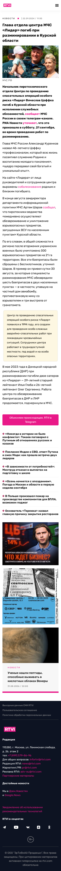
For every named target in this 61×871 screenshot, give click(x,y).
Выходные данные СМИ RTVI (18, 705)
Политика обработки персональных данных (26, 715)
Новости (8, 18)
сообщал (49, 207)
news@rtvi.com (31, 763)
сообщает (32, 114)
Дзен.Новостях (18, 791)
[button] (57, 5)
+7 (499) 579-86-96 (19, 755)
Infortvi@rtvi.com (40, 759)
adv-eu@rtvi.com (30, 771)
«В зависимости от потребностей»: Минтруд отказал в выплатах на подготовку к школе (28, 470)
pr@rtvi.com (29, 767)
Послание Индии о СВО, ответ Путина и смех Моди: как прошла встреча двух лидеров (30, 455)
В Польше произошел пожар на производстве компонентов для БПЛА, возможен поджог (29, 499)
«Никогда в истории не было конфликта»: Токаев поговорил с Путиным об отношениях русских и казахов (27, 438)
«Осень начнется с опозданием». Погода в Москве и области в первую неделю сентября (28, 484)
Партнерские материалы (18, 775)
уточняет (30, 123)
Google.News (12, 795)
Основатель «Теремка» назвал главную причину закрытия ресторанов (30, 512)
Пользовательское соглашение (19, 710)
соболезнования (29, 187)
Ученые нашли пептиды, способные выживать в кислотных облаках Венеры (28, 677)
